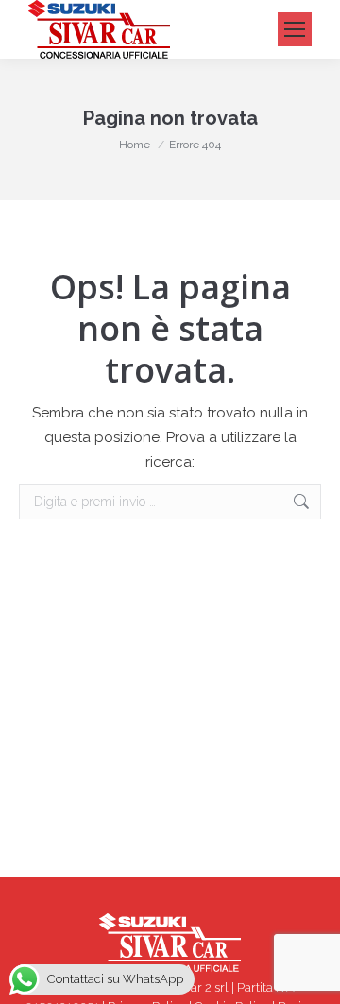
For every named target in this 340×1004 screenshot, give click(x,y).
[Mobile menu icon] (295, 29)
